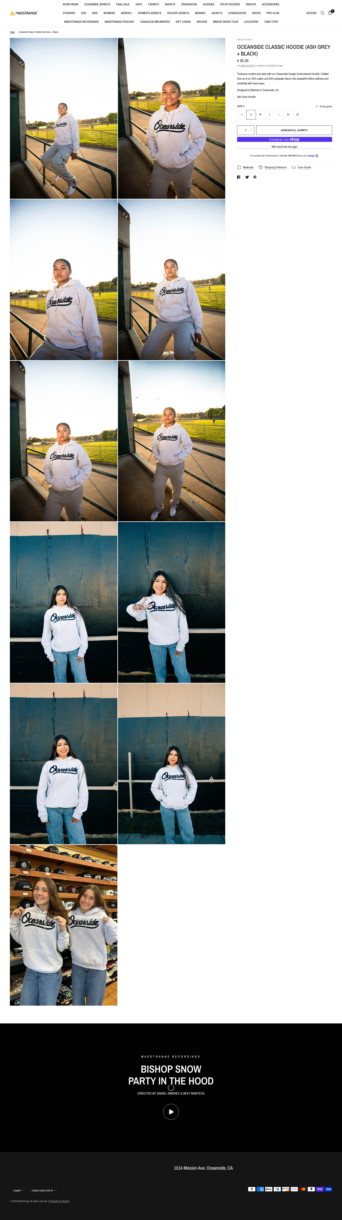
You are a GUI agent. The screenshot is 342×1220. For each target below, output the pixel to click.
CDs (83, 13)
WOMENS (109, 13)
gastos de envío (247, 65)
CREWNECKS (189, 4)
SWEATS (251, 4)
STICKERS (69, 13)
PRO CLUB (273, 13)
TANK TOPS (271, 22)
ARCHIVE (202, 22)
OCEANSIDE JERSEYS (97, 4)
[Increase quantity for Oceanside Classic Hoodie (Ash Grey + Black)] (251, 130)
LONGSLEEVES (237, 13)
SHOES (256, 13)
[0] (329, 13)
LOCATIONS (251, 22)
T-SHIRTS (153, 4)
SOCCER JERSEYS (178, 13)
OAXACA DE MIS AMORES (155, 22)
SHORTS (170, 4)
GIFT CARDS (183, 22)
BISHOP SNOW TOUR (225, 22)
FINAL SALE (123, 4)
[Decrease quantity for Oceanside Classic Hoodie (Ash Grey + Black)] (240, 130)
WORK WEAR (70, 4)
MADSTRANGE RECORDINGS (81, 22)
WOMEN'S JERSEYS (149, 13)
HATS (139, 4)
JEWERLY (126, 13)
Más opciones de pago (284, 146)
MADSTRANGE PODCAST (119, 22)
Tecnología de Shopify (58, 1201)
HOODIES (208, 4)
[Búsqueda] (322, 13)
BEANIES (200, 13)
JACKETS (216, 13)
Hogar (12, 32)
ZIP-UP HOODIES (230, 4)
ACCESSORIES (270, 4)
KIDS (95, 13)
